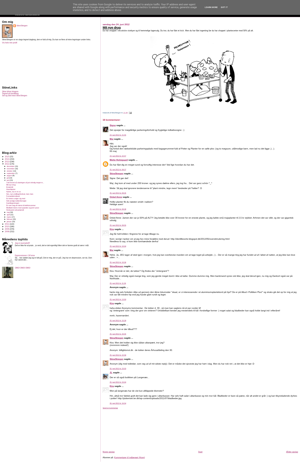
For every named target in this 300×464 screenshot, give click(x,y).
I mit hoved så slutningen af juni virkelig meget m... (25, 183)
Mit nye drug (112, 27)
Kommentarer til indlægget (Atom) (129, 457)
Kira (112, 229)
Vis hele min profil (9, 43)
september (11, 173)
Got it (224, 7)
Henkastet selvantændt (15, 210)
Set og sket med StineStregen (14, 95)
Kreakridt (9, 187)
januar (9, 221)
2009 (7, 229)
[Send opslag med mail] (130, 113)
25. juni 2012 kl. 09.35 (118, 193)
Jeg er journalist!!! (22, 243)
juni (8, 180)
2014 (7, 159)
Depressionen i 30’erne (25, 255)
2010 (7, 226)
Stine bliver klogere (10, 91)
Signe (113, 125)
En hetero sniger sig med (15, 198)
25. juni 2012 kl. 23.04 (118, 382)
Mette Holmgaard (119, 160)
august (9, 175)
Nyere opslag (109, 452)
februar (10, 219)
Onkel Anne (116, 197)
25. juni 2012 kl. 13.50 (118, 299)
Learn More (211, 7)
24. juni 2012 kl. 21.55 (118, 135)
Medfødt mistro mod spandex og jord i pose (22, 208)
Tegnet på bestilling (10, 93)
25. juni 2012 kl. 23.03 (118, 369)
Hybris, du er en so (13, 192)
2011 (7, 224)
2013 (7, 162)
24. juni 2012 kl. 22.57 (118, 156)
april (8, 215)
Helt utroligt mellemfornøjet (16, 201)
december (11, 166)
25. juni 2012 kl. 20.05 (118, 334)
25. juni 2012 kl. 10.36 (118, 262)
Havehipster (10, 189)
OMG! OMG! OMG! (22, 268)
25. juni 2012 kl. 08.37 (118, 170)
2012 (7, 164)
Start (200, 452)
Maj (111, 139)
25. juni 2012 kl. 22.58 (118, 355)
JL (111, 372)
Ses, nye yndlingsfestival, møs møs (19, 194)
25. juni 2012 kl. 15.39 (118, 320)
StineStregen (116, 173)
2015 (7, 157)
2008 (7, 231)
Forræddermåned (13, 196)
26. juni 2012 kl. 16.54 (118, 403)
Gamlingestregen (12, 203)
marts (9, 217)
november (11, 169)
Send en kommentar (110, 408)
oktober (10, 171)
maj (8, 212)
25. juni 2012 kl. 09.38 (118, 209)
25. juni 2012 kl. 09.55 (118, 225)
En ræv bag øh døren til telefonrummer (21, 205)
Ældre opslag (292, 452)
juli (8, 178)
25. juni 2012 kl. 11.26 (118, 283)
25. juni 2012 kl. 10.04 (118, 246)
